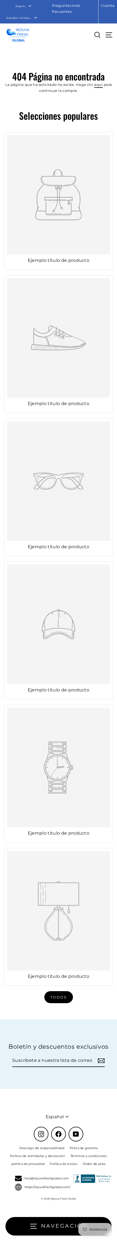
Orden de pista (94, 1164)
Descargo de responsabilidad (41, 1148)
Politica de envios (63, 1164)
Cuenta (108, 6)
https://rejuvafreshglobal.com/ (47, 1187)
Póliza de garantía (84, 1148)
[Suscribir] (100, 1060)
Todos (58, 997)
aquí (98, 85)
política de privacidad (27, 1164)
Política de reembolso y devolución (37, 1156)
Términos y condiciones (88, 1156)
